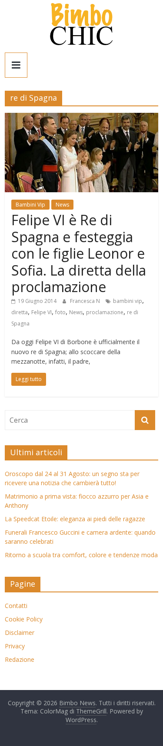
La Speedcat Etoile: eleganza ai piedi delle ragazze (75, 519)
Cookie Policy (24, 619)
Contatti (16, 605)
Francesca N (85, 301)
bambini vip (127, 301)
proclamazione (104, 312)
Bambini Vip (30, 204)
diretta (19, 312)
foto (60, 312)
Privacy (15, 646)
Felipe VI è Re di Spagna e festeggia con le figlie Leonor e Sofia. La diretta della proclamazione (78, 253)
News (62, 204)
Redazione (19, 659)
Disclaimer (19, 632)
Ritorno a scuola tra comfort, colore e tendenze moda (81, 555)
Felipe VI (41, 312)
